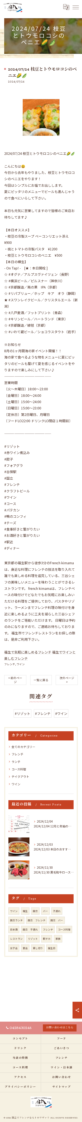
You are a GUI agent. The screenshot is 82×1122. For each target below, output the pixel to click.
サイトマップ (61, 1087)
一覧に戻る (41, 680)
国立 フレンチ (36, 920)
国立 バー (56, 920)
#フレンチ (42, 713)
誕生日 (52, 948)
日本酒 (14, 929)
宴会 (25, 948)
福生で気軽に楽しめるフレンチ (27, 652)
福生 (25, 911)
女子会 (14, 948)
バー (45, 911)
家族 (58, 938)
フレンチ (9, 664)
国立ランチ (16, 920)
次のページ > (67, 680)
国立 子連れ (30, 929)
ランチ (16, 762)
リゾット (33, 938)
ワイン (21, 664)
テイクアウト (20, 776)
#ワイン (61, 713)
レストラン (16, 938)
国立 (35, 911)
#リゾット (22, 713)
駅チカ (46, 938)
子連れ (57, 911)
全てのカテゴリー (23, 747)
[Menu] (75, 7)
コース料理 (19, 769)
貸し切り (38, 948)
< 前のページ (15, 680)
